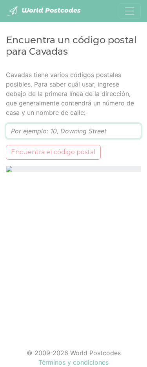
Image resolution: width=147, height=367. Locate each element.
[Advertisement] (73, 255)
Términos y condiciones (73, 362)
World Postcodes (50, 10)
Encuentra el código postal (53, 152)
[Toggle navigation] (130, 11)
